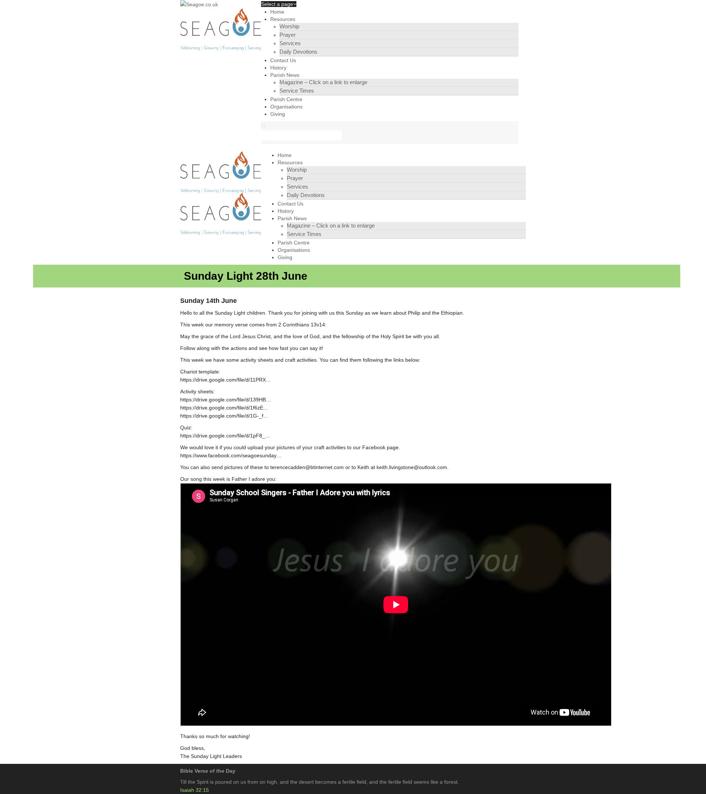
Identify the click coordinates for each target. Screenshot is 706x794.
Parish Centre (286, 99)
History (278, 68)
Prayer (287, 35)
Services (290, 43)
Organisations (286, 107)
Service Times (296, 90)
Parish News (284, 75)
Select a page (277, 4)
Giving (277, 114)
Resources (282, 19)
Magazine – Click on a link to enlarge (323, 82)
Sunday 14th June (208, 300)
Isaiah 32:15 (194, 790)
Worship (289, 26)
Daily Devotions (298, 52)
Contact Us (283, 60)
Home (277, 12)
